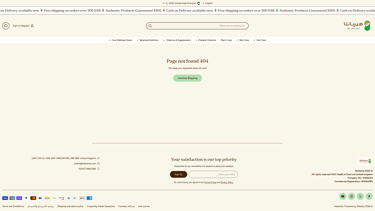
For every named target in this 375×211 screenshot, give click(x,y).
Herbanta (338, 206)
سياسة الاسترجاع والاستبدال (41, 206)
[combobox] (197, 25)
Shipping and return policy (70, 206)
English (208, 3)
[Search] (150, 26)
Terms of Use (210, 182)
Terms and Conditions (13, 206)
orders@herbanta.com (85, 163)
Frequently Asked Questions (101, 206)
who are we (144, 206)
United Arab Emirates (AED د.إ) (181, 3)
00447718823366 (87, 168)
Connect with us (126, 206)
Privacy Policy (227, 182)
